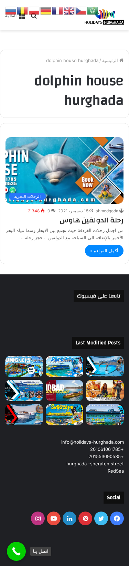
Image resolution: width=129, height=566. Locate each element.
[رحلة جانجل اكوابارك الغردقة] (24, 366)
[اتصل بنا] (16, 551)
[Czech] (81, 10)
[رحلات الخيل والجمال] (105, 390)
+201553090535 (106, 456)
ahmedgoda (107, 210)
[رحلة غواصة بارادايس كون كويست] (65, 366)
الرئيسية (110, 60)
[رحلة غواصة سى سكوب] (65, 414)
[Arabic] (93, 10)
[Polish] (34, 10)
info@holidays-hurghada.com (92, 442)
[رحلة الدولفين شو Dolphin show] (105, 366)
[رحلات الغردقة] (103, 15)
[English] (69, 10)
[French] (58, 10)
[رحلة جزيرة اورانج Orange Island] (24, 414)
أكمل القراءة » (104, 250)
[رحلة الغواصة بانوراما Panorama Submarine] (24, 390)
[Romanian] (23, 10)
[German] (46, 10)
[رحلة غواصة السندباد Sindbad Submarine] (65, 390)
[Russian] (11, 10)
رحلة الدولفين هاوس (91, 220)
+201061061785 (107, 449)
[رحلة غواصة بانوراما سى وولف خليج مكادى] (105, 414)
